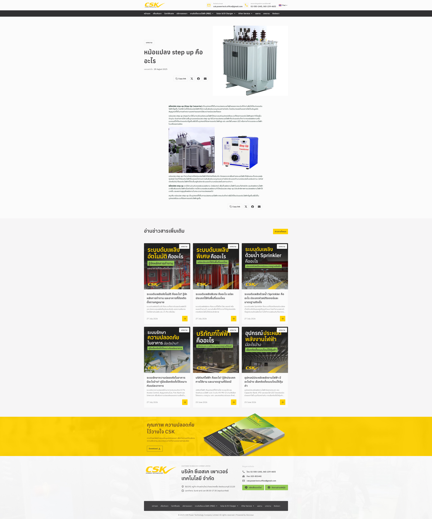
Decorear (250, 515)
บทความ (149, 42)
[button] (202, 13)
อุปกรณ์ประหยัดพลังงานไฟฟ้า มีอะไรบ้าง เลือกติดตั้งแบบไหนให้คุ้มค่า (263, 382)
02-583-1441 (256, 6)
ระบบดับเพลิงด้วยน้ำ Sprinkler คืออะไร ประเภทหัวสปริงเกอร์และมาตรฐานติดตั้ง (264, 298)
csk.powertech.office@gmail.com (228, 6)
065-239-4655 (269, 6)
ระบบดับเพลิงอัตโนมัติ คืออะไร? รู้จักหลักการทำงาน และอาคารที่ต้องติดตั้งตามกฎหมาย (167, 298)
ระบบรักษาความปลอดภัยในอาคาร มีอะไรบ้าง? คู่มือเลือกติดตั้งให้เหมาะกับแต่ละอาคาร (167, 382)
